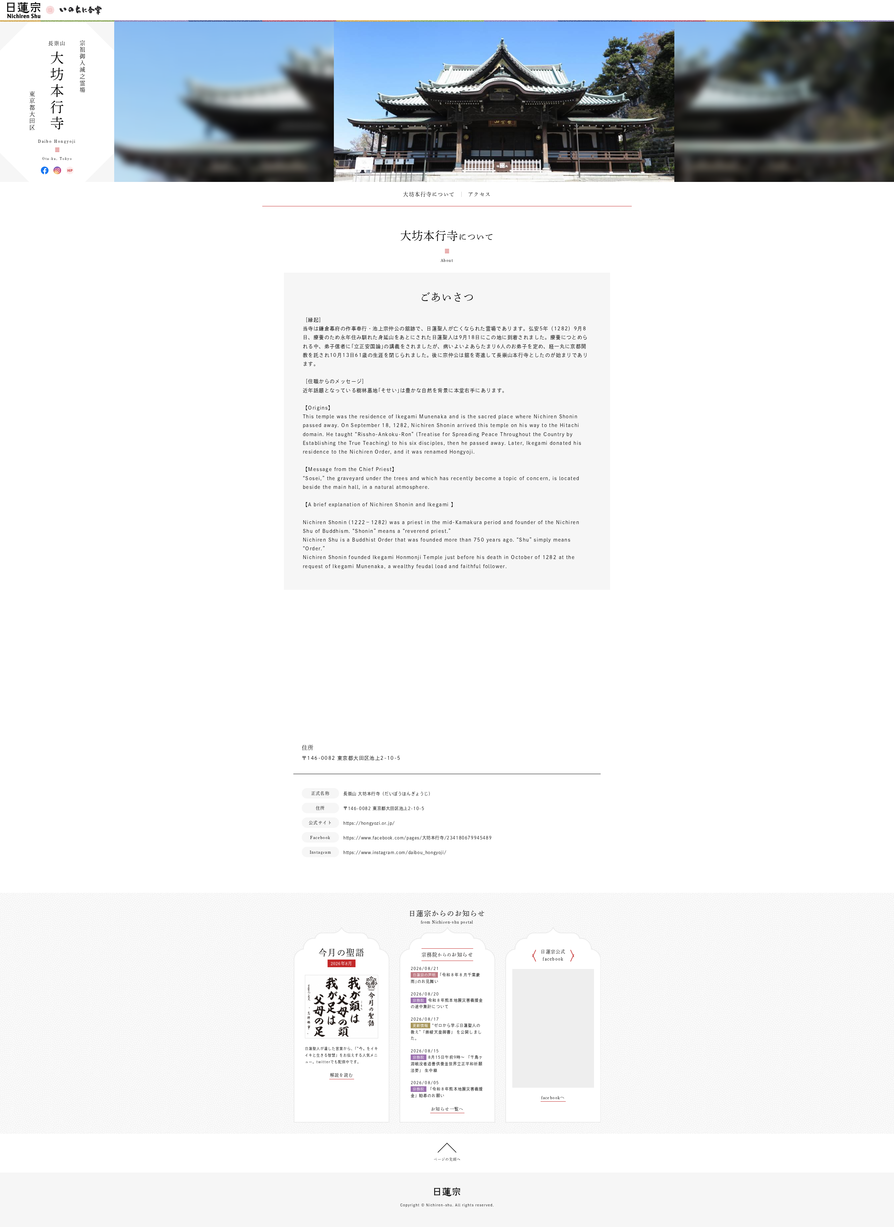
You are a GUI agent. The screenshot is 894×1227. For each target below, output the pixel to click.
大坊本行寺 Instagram (57, 170)
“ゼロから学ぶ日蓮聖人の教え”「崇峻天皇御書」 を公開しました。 (446, 1031)
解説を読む (341, 1075)
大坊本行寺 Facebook (45, 170)
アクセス (479, 194)
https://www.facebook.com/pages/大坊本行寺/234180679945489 (417, 838)
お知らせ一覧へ (447, 1109)
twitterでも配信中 (333, 1062)
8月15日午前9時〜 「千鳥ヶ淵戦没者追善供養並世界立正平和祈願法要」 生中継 (447, 1063)
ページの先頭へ (447, 1159)
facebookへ (553, 1097)
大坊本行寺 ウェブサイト (70, 170)
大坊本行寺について (429, 194)
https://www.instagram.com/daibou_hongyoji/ (394, 852)
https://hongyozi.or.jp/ (369, 823)
